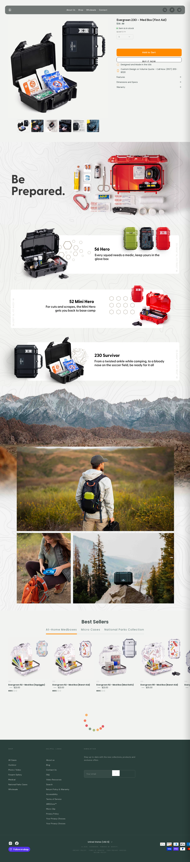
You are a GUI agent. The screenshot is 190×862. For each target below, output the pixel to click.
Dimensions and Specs (127, 82)
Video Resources (53, 779)
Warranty (121, 87)
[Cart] (179, 10)
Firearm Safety (15, 774)
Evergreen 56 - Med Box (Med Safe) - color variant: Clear (185, 681)
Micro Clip (50, 809)
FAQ (48, 774)
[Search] (165, 10)
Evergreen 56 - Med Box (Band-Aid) (159, 685)
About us (50, 760)
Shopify (114, 847)
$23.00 (17, 687)
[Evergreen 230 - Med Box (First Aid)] (23, 126)
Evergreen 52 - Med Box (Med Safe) (115, 685)
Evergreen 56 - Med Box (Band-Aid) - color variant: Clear (141, 681)
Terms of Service (53, 799)
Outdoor (12, 765)
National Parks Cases (17, 784)
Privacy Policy (52, 813)
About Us (70, 10)
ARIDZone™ (51, 804)
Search (49, 784)
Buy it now (149, 61)
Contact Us (51, 770)
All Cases (12, 760)
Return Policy (100, 852)
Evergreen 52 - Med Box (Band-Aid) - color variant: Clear (53, 681)
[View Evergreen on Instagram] (10, 843)
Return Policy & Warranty (57, 789)
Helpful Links (54, 749)
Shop (80, 10)
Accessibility (52, 794)
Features (121, 77)
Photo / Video (14, 770)
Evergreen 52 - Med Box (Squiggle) (26, 685)
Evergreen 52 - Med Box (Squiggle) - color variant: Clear (9, 681)
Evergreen (93, 847)
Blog (48, 765)
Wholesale (91, 10)
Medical (11, 779)
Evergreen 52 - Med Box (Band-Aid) (71, 685)
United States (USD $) (99, 842)
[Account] (172, 9)
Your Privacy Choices (55, 818)
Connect (103, 10)
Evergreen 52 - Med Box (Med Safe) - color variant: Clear (97, 681)
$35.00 (149, 687)
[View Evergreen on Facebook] (17, 843)
